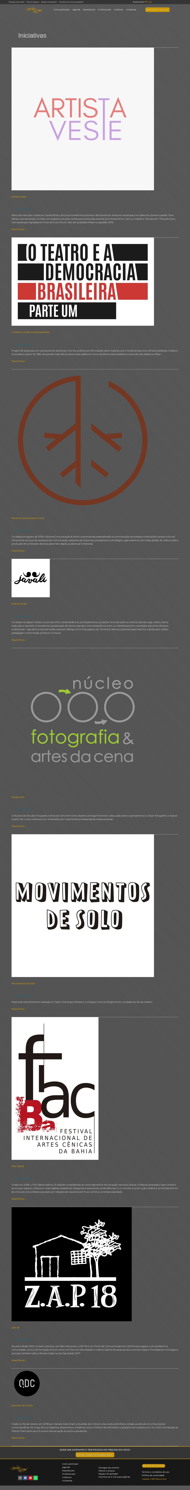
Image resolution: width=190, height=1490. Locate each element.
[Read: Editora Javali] (31, 578)
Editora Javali (19, 603)
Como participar (62, 9)
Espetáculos (89, 9)
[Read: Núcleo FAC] (83, 719)
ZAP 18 (15, 1327)
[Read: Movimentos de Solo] (83, 905)
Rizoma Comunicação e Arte (28, 518)
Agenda (76, 9)
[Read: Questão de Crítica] (27, 1383)
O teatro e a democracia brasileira (31, 332)
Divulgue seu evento (108, 1467)
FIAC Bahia (18, 1166)
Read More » (19, 229)
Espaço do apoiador (108, 1474)
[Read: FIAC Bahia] (55, 1088)
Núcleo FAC (18, 797)
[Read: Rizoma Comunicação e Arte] (83, 440)
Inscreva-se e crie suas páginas (114, 1477)
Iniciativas (131, 9)
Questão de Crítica (22, 1405)
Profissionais (104, 9)
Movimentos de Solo (23, 983)
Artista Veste (19, 196)
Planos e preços (106, 1471)
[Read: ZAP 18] (72, 1264)
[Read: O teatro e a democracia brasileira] (83, 281)
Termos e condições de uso (155, 1472)
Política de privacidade (153, 1475)
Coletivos (118, 9)
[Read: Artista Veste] (83, 118)
